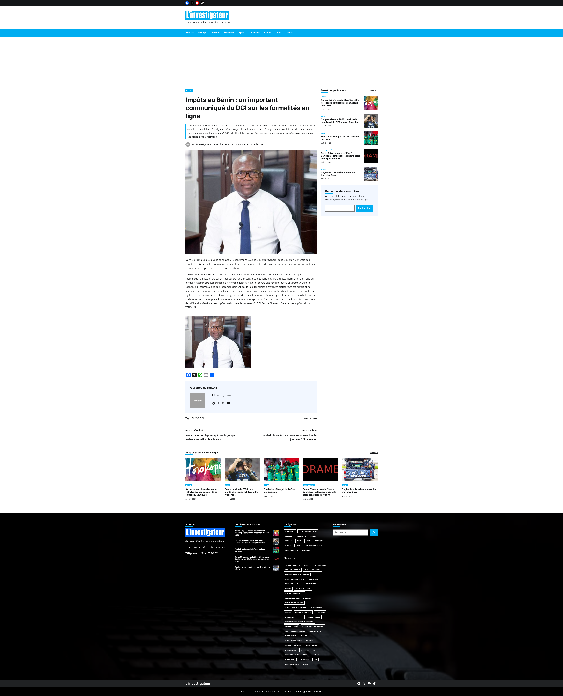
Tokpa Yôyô (304, 659)
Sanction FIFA (290, 650)
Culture (288, 536)
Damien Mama (316, 607)
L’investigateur (203, 144)
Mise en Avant (315, 631)
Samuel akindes (311, 645)
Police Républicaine (293, 641)
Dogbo (288, 612)
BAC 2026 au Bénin (292, 570)
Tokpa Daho (290, 659)
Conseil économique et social (298, 598)
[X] (192, 3)
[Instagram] (223, 403)
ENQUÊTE (288, 541)
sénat (305, 655)
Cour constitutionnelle (295, 607)
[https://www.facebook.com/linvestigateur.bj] (359, 683)
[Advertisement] (281, 61)
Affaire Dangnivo (292, 565)
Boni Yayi (289, 584)
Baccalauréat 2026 (313, 570)
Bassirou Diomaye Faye (294, 579)
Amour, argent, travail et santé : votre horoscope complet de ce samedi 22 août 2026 (340, 103)
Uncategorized (326, 150)
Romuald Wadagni (293, 645)
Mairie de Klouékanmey (295, 631)
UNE (315, 659)
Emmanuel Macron (303, 612)
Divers (323, 97)
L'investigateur (198, 683)
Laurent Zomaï (291, 626)
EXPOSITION (198, 418)
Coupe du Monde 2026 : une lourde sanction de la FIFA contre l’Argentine (340, 120)
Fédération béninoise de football (299, 622)
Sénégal (316, 655)
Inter (299, 541)
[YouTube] (197, 3)
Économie (306, 550)
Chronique (289, 531)
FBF (300, 617)
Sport (323, 116)
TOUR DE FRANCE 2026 (313, 546)
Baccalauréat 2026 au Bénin (297, 574)
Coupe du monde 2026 (294, 603)
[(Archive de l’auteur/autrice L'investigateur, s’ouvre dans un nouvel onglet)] (187, 145)
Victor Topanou (292, 664)
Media (308, 541)
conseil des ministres (294, 593)
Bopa (299, 584)
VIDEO (305, 664)
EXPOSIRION (320, 612)
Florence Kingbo (313, 617)
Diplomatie (301, 536)
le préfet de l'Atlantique (313, 626)
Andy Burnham (319, 565)
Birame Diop (314, 579)
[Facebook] (187, 3)
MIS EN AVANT (290, 636)
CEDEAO (288, 589)
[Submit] (374, 532)
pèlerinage (311, 641)
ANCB (306, 565)
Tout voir (374, 90)
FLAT (318, 691)
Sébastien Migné (292, 655)
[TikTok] (202, 3)
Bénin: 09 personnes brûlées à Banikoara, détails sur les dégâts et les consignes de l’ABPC (340, 156)
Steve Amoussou (308, 650)
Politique (319, 541)
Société (189, 91)
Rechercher (364, 208)
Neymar (304, 636)
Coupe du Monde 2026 (308, 531)
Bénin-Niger (311, 584)
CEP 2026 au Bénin (303, 589)
